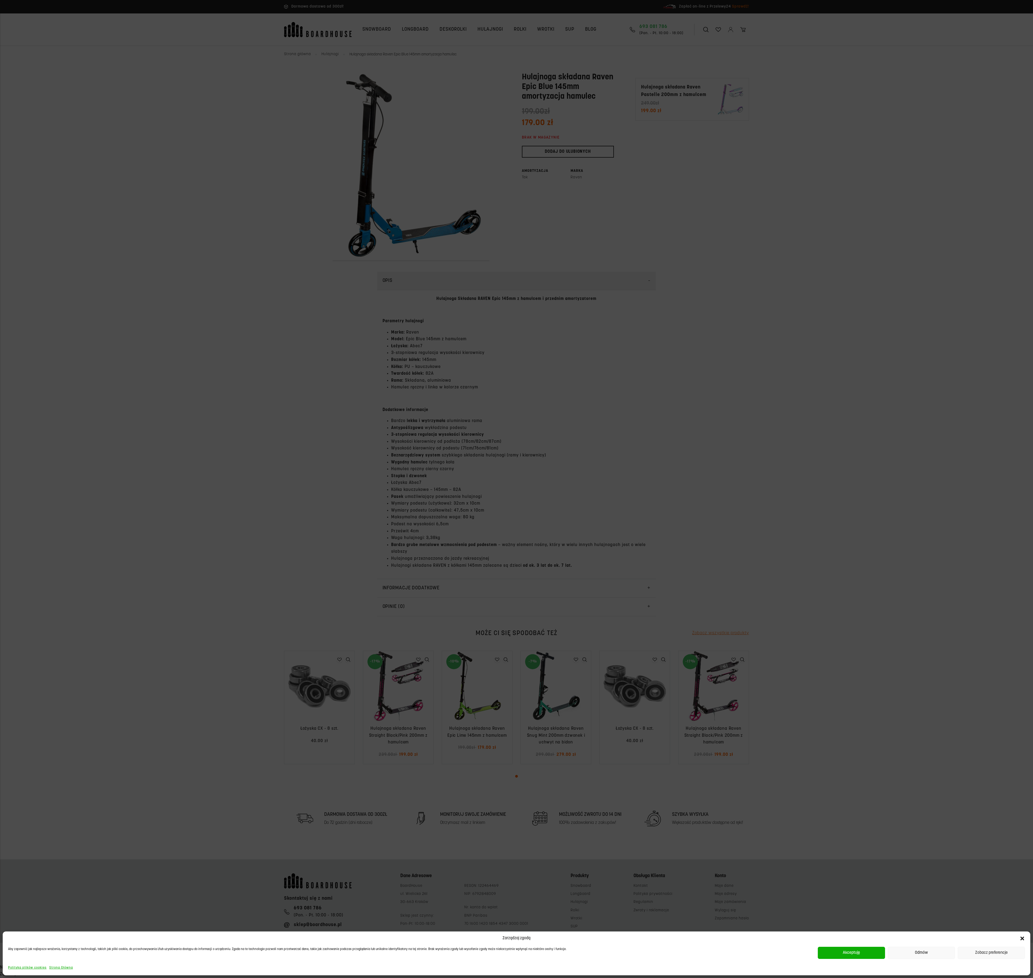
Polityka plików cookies (27, 967)
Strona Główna (61, 967)
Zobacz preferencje (991, 953)
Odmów (921, 953)
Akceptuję (851, 953)
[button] (1022, 938)
